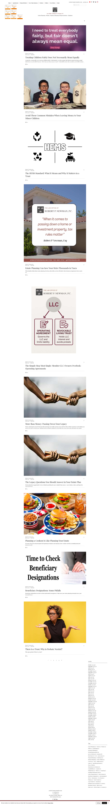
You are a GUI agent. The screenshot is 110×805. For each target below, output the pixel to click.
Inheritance (100, 757)
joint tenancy (101, 755)
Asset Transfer (91, 781)
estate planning (103, 776)
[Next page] (61, 660)
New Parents (101, 778)
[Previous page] (48, 660)
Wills (90, 748)
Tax (95, 761)
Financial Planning (92, 757)
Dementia (98, 781)
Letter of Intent (102, 774)
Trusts (99, 746)
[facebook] (91, 2)
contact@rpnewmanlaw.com (75, 2)
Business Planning (92, 759)
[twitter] (93, 2)
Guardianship (95, 748)
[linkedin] (95, 2)
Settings (98, 803)
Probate (103, 746)
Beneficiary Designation (93, 776)
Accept (104, 803)
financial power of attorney (94, 767)
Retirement (94, 778)
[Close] (108, 803)
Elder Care (99, 785)
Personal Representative (93, 752)
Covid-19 (90, 761)
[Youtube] (89, 2)
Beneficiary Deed (92, 785)
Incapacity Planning (92, 750)
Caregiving (103, 770)
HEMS (103, 783)
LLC (95, 755)
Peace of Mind (91, 765)
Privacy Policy (50, 803)
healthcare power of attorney (94, 783)
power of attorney (92, 754)
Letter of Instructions (93, 774)
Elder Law (90, 787)
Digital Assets (100, 761)
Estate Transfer (97, 779)
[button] (84, 21)
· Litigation (69, 15)
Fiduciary (90, 779)
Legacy (90, 763)
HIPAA (98, 770)
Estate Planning (92, 746)
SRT (89, 778)
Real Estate (91, 755)
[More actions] (84, 54)
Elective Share (97, 787)
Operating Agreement (97, 763)
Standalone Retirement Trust (94, 772)
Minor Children (100, 759)
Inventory (103, 787)
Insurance (99, 754)
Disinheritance (91, 770)
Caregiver (98, 768)
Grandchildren (91, 768)
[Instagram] (97, 2)
